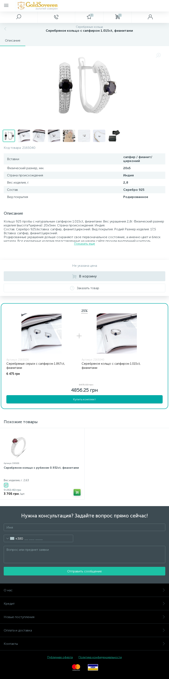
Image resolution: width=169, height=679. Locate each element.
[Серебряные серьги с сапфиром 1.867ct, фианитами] (41, 333)
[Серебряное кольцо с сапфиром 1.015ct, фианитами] (116, 333)
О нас (8, 590)
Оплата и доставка (18, 630)
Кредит (9, 604)
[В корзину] (77, 492)
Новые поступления (19, 617)
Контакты (11, 644)
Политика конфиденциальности (100, 657)
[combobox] (13, 538)
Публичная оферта (60, 657)
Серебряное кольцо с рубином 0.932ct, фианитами (41, 467)
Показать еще (84, 244)
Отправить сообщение (84, 571)
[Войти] (150, 17)
